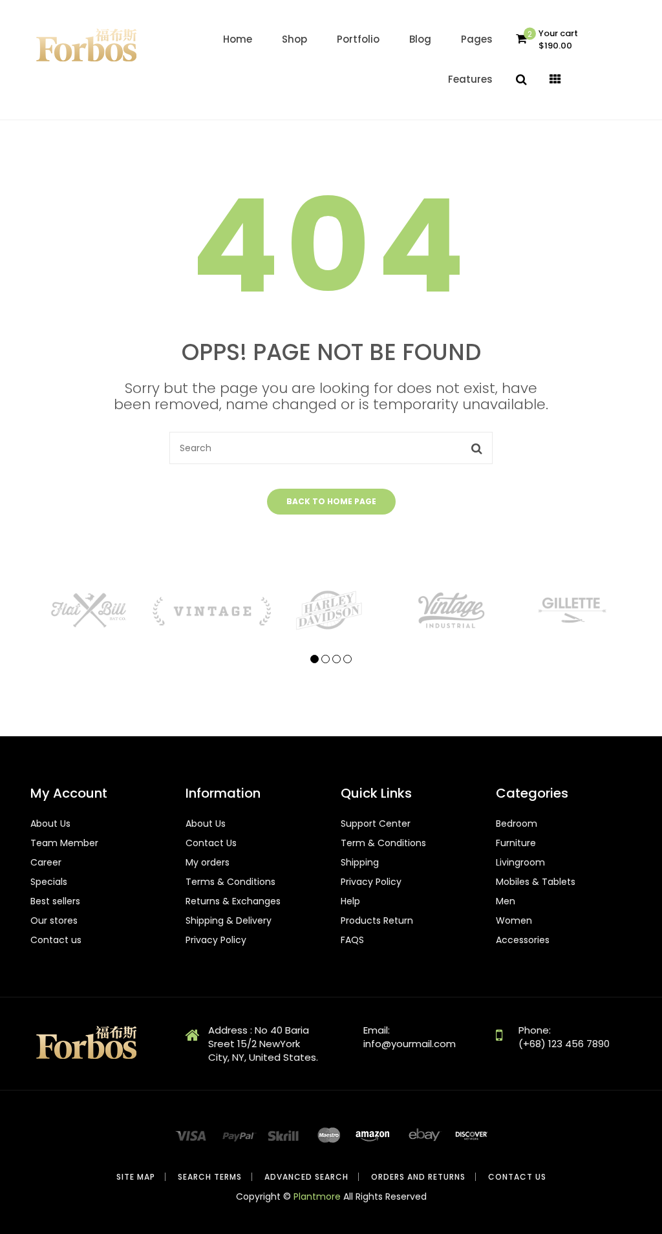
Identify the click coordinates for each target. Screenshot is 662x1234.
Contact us (55, 940)
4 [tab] (347, 659)
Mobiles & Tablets (535, 882)
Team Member (64, 843)
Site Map (135, 1177)
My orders (208, 862)
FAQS (352, 940)
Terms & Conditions (230, 882)
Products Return (377, 920)
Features (470, 79)
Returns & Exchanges (233, 901)
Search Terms (210, 1177)
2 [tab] (325, 659)
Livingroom (520, 862)
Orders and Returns (418, 1177)
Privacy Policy (216, 940)
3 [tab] (336, 659)
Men (505, 901)
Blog (420, 39)
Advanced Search (306, 1177)
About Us (50, 823)
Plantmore (317, 1196)
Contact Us (211, 843)
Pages (477, 39)
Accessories (523, 940)
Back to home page (331, 501)
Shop (294, 39)
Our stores (54, 920)
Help (350, 901)
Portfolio (358, 39)
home (237, 39)
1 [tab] (314, 659)
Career (45, 862)
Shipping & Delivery (229, 920)
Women (514, 920)
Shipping (360, 862)
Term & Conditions (383, 843)
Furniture (516, 843)
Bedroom (516, 823)
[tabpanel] (90, 610)
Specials (48, 882)
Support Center (376, 823)
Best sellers (55, 901)
